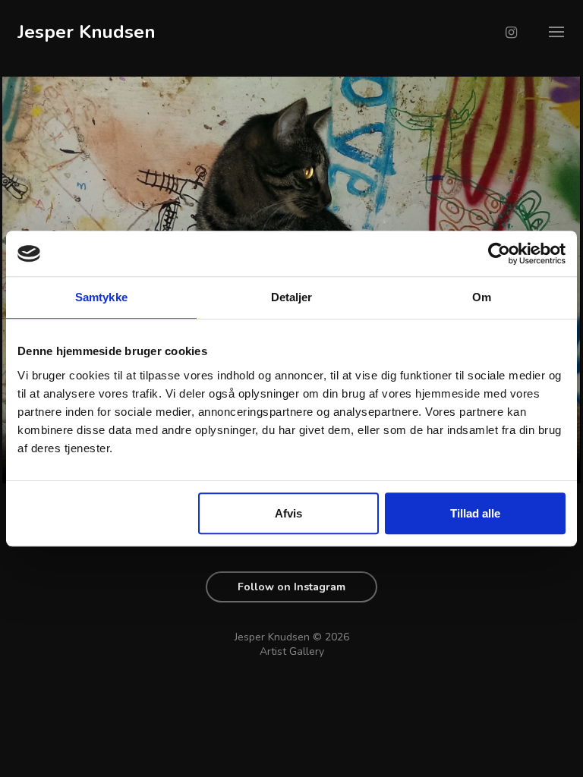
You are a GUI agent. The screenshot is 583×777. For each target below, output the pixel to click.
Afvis (288, 513)
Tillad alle (475, 513)
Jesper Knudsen (86, 32)
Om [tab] (481, 297)
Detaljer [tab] (292, 297)
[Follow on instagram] (511, 32)
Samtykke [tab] (101, 297)
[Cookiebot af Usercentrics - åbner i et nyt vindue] (499, 253)
